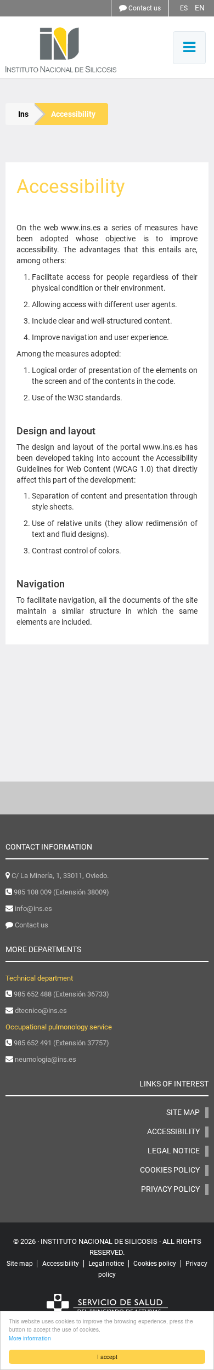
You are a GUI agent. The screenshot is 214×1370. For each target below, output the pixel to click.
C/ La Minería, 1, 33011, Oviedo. (60, 875)
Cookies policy (170, 1169)
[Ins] (81, 49)
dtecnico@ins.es (41, 1010)
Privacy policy (170, 1189)
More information (30, 1338)
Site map (183, 1112)
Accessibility (173, 1131)
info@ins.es (33, 908)
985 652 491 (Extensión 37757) (61, 1043)
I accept (107, 1356)
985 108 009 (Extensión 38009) (61, 892)
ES (184, 8)
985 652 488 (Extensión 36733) (61, 994)
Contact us (144, 8)
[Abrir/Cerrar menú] (189, 47)
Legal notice (174, 1150)
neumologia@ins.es (45, 1059)
